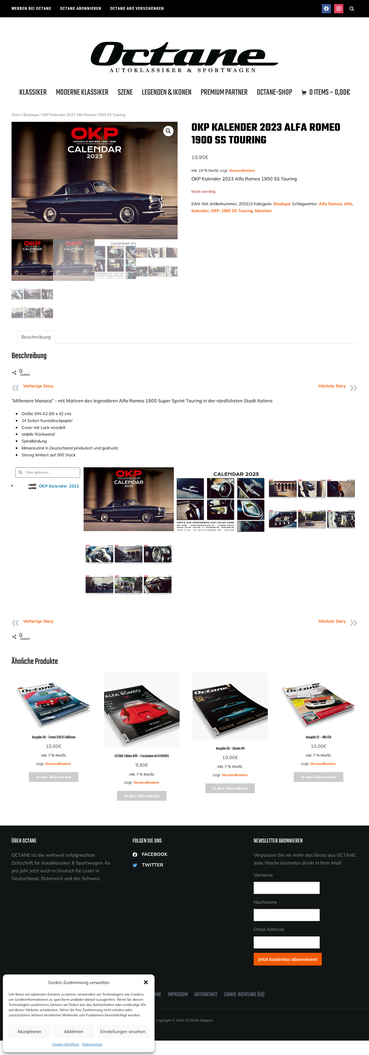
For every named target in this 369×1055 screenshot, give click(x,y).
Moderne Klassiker (82, 92)
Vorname (263, 875)
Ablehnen (73, 1031)
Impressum (178, 995)
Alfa (348, 203)
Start (16, 114)
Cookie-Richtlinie (65, 1044)
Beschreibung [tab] (36, 337)
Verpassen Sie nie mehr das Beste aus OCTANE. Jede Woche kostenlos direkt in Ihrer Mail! (305, 859)
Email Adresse (269, 929)
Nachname (265, 902)
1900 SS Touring (237, 210)
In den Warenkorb (53, 777)
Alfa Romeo (330, 203)
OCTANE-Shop (274, 92)
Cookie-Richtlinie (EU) (244, 995)
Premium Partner (224, 92)
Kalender (200, 210)
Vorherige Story (38, 386)
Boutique (31, 114)
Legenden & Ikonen (166, 92)
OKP (215, 210)
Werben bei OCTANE (31, 8)
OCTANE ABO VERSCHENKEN (137, 8)
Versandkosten (242, 170)
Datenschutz (92, 1044)
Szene (125, 92)
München (263, 210)
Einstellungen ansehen (123, 1031)
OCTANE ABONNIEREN (80, 8)
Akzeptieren (29, 1031)
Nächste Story (332, 386)
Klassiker (33, 92)
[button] (146, 982)
